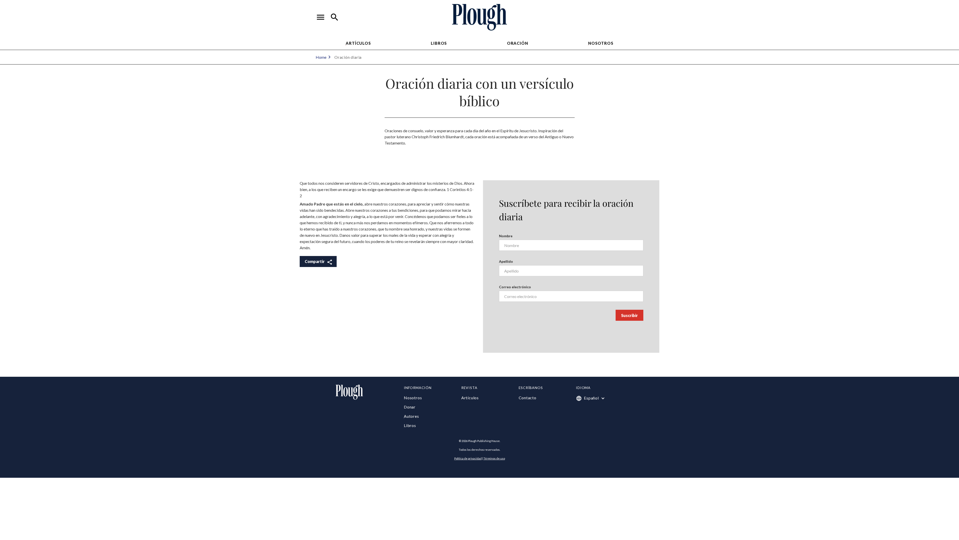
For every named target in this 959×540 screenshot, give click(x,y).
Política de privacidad (468, 458)
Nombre (505, 236)
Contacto (527, 397)
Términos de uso (494, 458)
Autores (411, 416)
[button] (321, 17)
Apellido (506, 261)
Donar (410, 406)
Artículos (358, 43)
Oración (517, 43)
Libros (439, 43)
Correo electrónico (515, 287)
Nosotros (600, 43)
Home (321, 57)
